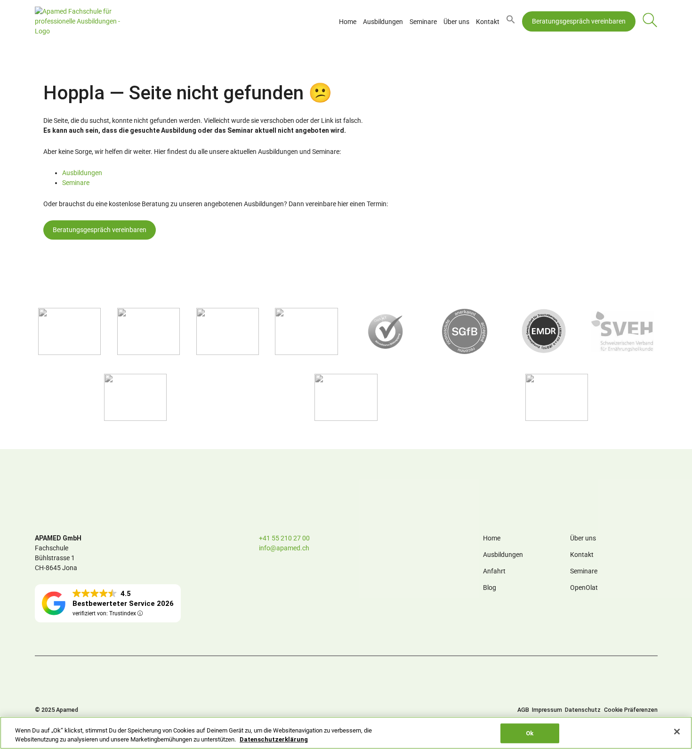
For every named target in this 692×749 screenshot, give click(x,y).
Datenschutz (583, 709)
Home (347, 21)
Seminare (423, 21)
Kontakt (487, 21)
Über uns (456, 21)
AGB (523, 709)
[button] (510, 21)
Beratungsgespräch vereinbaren (579, 21)
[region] (346, 733)
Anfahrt (494, 571)
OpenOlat (584, 587)
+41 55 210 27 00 (284, 538)
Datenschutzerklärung (274, 739)
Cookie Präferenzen (631, 709)
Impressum (547, 709)
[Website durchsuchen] (650, 21)
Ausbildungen (383, 21)
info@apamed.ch (284, 548)
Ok (529, 733)
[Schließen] (677, 731)
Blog (489, 587)
